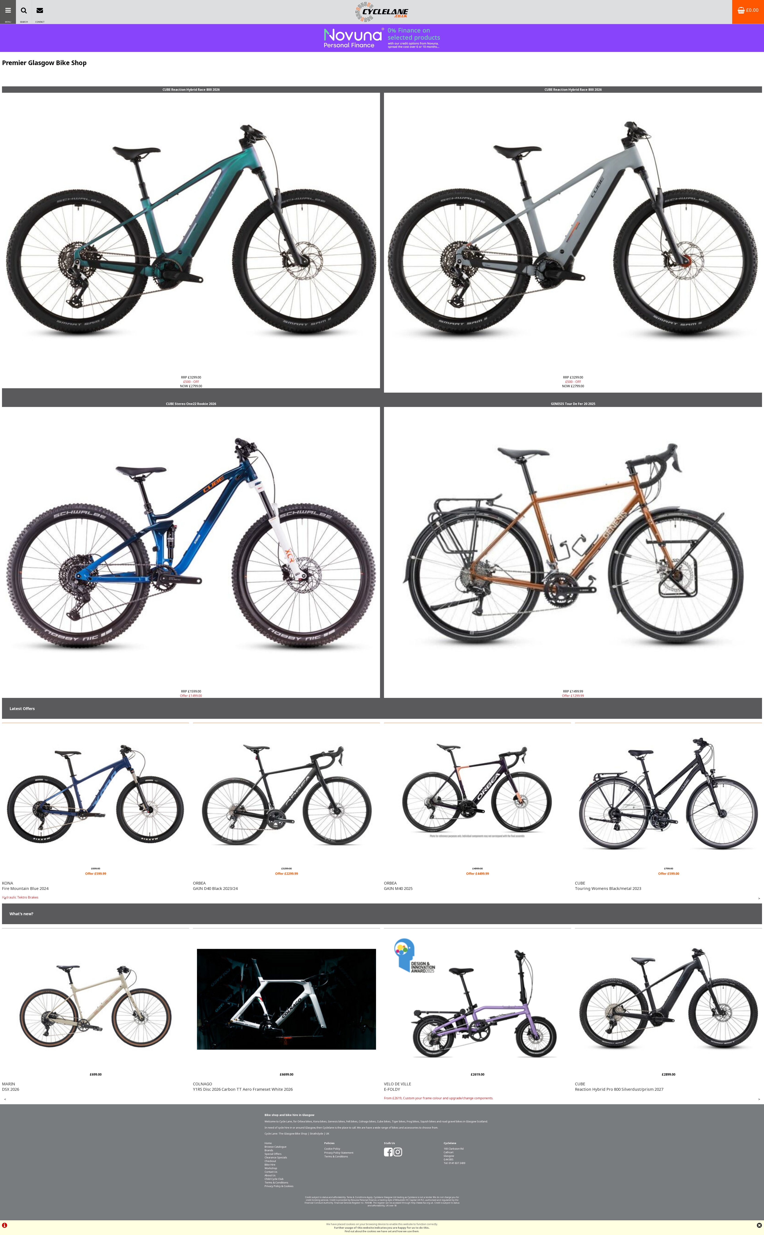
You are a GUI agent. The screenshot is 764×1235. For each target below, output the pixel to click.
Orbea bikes (304, 1121)
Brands (269, 1150)
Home (268, 1143)
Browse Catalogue (275, 1146)
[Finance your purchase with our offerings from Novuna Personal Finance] (382, 38)
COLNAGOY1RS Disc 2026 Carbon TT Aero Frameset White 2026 (52, 1086)
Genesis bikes (336, 1121)
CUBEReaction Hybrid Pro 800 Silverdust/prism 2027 (428, 1086)
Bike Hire (270, 1164)
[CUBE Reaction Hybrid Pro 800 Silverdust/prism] (477, 1065)
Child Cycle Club (274, 1179)
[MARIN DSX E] (668, 1065)
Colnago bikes (367, 1121)
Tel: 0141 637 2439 (454, 1163)
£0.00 (752, 10)
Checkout (270, 1161)
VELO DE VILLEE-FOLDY (206, 1086)
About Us (270, 1175)
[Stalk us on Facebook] (388, 1154)
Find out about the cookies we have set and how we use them (382, 1231)
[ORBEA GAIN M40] (286, 860)
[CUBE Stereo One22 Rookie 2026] (191, 546)
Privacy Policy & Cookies (279, 1186)
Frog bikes (413, 1121)
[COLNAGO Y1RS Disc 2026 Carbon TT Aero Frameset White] (95, 1065)
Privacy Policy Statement (338, 1152)
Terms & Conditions (276, 1182)
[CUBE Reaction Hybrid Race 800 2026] (191, 232)
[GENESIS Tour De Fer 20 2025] (573, 546)
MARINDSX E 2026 (585, 1086)
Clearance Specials (276, 1157)
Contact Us (271, 1172)
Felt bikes (352, 1121)
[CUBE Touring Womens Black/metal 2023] (477, 860)
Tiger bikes (398, 1121)
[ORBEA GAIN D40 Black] (95, 860)
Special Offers (273, 1154)
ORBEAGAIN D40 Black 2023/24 (24, 885)
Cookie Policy (332, 1148)
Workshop (271, 1168)
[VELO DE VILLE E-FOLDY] (286, 1065)
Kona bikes (320, 1121)
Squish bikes (428, 1121)
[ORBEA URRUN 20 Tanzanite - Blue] (668, 860)
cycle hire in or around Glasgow (296, 1127)
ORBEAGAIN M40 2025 (207, 885)
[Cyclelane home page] (382, 12)
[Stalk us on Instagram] (397, 1154)
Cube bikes (384, 1121)
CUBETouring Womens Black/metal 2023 (417, 885)
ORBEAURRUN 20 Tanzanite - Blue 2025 (605, 885)
